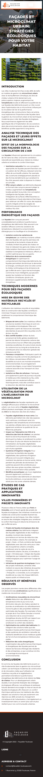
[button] (20, 754)
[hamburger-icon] (30, 4)
